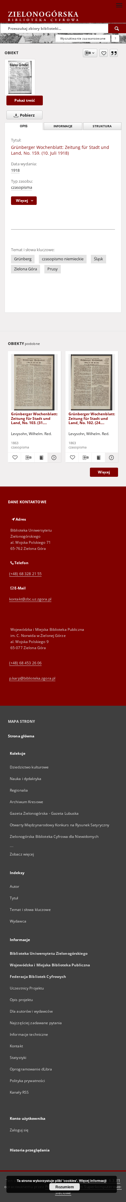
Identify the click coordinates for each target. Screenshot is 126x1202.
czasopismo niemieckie (62, 259)
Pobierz (27, 115)
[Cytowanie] (114, 53)
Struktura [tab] (102, 126)
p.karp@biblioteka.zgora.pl (32, 678)
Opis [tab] (24, 126)
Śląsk (98, 259)
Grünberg (22, 259)
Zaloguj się (19, 1130)
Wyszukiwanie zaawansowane (83, 38)
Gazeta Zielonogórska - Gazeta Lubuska (44, 813)
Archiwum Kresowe (26, 801)
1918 (15, 170)
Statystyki (18, 1057)
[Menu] (118, 5)
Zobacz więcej (22, 854)
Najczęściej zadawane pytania (36, 1022)
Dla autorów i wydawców (31, 1011)
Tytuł (14, 898)
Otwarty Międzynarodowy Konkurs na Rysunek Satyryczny (59, 825)
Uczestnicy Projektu (27, 988)
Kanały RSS (19, 1092)
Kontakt (16, 1046)
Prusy (52, 269)
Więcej (104, 472)
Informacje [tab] (63, 126)
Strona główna (21, 736)
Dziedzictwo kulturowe (29, 767)
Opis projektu (21, 999)
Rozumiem (64, 1187)
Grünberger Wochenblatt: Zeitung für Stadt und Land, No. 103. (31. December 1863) (34, 418)
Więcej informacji (92, 1180)
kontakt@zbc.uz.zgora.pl (30, 599)
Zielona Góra (25, 269)
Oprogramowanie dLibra (31, 1069)
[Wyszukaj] (117, 28)
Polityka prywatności (27, 1080)
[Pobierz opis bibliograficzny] (27, 458)
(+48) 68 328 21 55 (25, 573)
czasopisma (21, 187)
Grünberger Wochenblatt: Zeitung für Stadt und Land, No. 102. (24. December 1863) (92, 418)
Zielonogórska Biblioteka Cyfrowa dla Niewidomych (54, 836)
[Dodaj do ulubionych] (103, 53)
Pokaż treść (24, 100)
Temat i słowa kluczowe (30, 909)
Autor (15, 886)
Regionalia (19, 790)
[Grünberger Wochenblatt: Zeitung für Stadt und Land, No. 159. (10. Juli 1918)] (19, 77)
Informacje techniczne (29, 1034)
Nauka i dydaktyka (25, 778)
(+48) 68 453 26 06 (25, 663)
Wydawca (18, 921)
